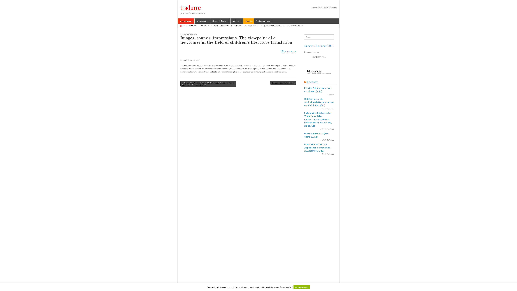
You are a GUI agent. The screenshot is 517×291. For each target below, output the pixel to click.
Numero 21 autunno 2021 (319, 46)
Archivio (236, 21)
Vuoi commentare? (263, 21)
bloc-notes (312, 82)
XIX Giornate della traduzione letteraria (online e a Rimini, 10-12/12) (319, 102)
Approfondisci (286, 287)
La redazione (201, 21)
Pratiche (205, 26)
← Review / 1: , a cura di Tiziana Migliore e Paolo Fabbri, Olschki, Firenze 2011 (207, 84)
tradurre (190, 7)
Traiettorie (253, 26)
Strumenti (238, 26)
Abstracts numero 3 (188, 34)
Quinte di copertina (272, 26)
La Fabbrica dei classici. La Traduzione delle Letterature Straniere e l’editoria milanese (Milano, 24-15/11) (318, 119)
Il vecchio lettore (295, 26)
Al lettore (191, 26)
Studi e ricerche (221, 26)
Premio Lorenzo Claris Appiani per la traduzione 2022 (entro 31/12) (317, 147)
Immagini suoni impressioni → (283, 83)
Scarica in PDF (290, 51)
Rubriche (248, 21)
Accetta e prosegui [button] (302, 287)
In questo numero (186, 21)
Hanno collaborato (219, 21)
